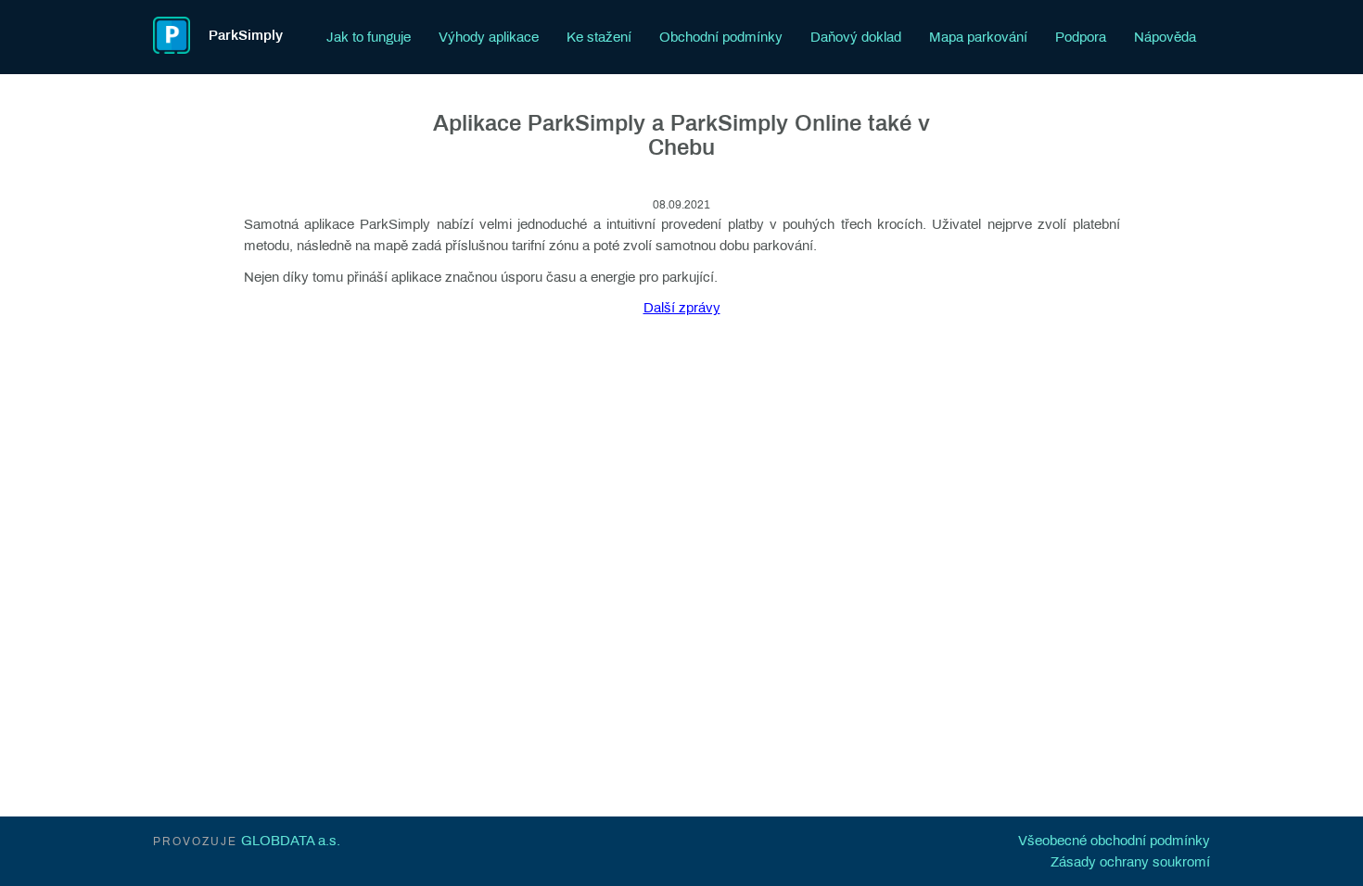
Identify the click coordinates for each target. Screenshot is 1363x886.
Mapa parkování (978, 37)
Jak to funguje (368, 37)
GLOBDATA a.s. (290, 840)
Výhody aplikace (489, 37)
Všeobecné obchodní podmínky (1114, 840)
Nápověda (1165, 37)
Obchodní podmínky (721, 37)
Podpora (1080, 37)
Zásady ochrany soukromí (1130, 861)
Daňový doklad (855, 37)
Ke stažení (599, 37)
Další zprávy (681, 307)
